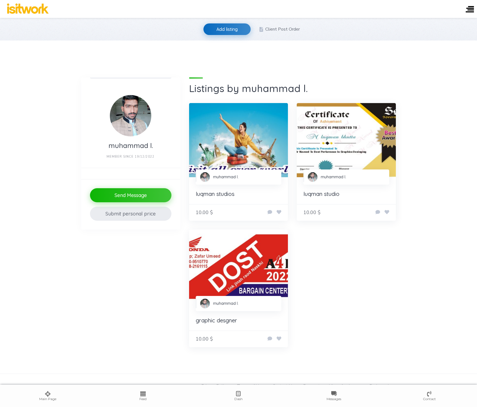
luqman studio (321, 193)
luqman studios (215, 193)
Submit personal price (130, 214)
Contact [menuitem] (429, 399)
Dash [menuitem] (238, 399)
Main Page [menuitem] (47, 399)
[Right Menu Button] (470, 10)
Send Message (131, 195)
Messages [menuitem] (334, 399)
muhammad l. (226, 176)
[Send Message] (269, 212)
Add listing (227, 29)
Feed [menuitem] (143, 399)
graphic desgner (216, 320)
